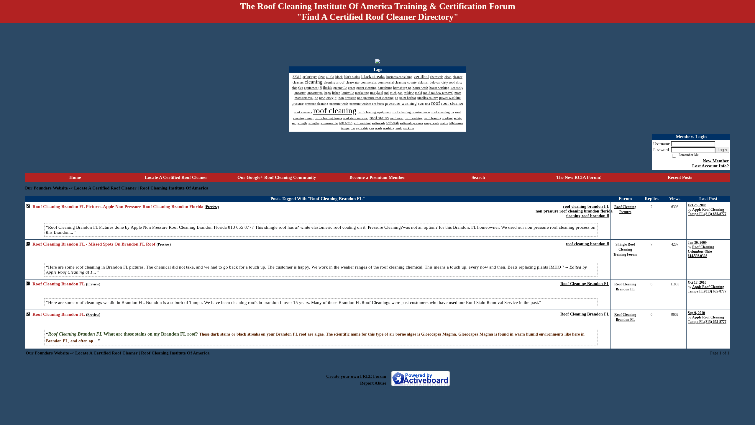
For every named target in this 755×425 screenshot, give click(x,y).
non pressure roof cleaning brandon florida (574, 211)
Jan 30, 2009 (697, 243)
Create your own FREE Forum (356, 376)
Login (722, 150)
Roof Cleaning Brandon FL (584, 284)
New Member (716, 160)
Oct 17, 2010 (697, 282)
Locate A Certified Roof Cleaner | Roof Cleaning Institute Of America (141, 188)
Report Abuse (373, 383)
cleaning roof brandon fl (587, 216)
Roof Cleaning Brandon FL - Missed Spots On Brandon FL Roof (93, 244)
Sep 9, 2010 (696, 313)
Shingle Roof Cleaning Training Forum (625, 249)
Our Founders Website (46, 188)
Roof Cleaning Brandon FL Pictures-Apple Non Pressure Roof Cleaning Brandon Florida (117, 206)
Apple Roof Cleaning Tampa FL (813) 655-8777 (707, 211)
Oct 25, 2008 (697, 205)
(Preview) (212, 207)
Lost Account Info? (710, 166)
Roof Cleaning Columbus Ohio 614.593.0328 (701, 251)
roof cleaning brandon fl (587, 244)
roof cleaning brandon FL (586, 206)
